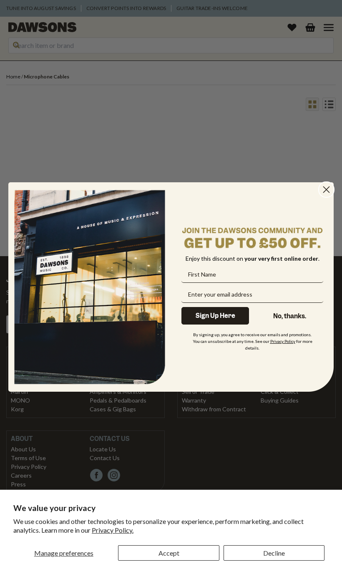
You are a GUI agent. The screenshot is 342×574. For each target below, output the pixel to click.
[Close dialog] (326, 189)
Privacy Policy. (112, 530)
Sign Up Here (215, 316)
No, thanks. (289, 316)
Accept (168, 553)
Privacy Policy (282, 341)
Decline (274, 553)
